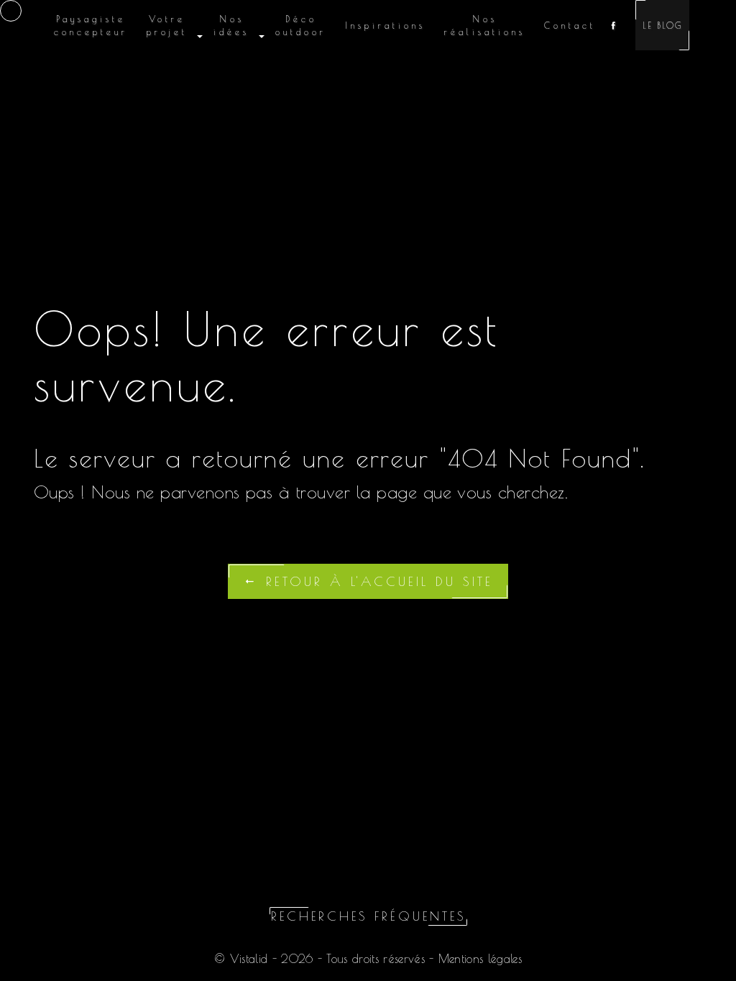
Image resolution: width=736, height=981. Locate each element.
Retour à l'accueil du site (376, 581)
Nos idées (231, 25)
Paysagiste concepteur (91, 25)
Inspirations (385, 25)
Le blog (662, 25)
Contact (570, 25)
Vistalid (249, 958)
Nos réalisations (484, 25)
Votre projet (167, 25)
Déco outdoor (300, 25)
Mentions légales (478, 958)
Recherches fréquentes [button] (368, 916)
